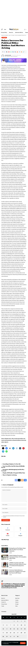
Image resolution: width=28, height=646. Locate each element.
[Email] (21, 52)
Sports (10, 560)
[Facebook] (7, 529)
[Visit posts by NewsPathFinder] (2, 55)
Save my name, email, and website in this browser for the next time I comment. (14, 516)
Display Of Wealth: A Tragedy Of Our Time (14, 473)
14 (10, 629)
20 (7, 632)
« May (2, 639)
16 (17, 629)
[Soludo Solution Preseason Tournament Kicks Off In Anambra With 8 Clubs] (4, 557)
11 (24, 625)
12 (3, 629)
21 (10, 632)
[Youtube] (7, 534)
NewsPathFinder (8, 55)
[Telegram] (20, 534)
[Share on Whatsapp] (11, 52)
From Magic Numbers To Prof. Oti (12, 464)
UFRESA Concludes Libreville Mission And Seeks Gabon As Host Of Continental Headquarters (17, 564)
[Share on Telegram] (19, 52)
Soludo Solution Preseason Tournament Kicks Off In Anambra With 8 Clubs (17, 557)
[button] (23, 643)
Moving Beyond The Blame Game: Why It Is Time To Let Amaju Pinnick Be (17, 550)
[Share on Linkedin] (13, 52)
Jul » (5, 639)
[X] (20, 529)
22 (14, 632)
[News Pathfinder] (14, 29)
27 (7, 636)
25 (24, 632)
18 (24, 629)
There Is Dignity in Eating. (10, 475)
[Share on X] (7, 52)
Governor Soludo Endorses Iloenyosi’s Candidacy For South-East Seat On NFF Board (17, 571)
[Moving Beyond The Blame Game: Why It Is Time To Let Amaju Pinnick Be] (4, 550)
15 (14, 629)
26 (3, 636)
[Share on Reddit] (17, 52)
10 (21, 625)
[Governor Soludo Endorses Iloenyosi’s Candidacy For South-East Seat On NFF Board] (4, 572)
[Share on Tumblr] (15, 52)
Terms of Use (6, 643)
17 (21, 629)
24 (21, 632)
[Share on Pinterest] (9, 52)
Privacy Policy (15, 642)
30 (17, 636)
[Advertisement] (14, 14)
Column (4, 37)
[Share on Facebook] (5, 52)
